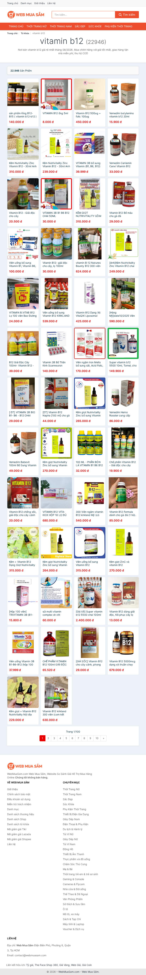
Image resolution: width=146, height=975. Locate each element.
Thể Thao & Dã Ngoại (75, 894)
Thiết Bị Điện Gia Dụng (76, 814)
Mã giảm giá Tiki (16, 829)
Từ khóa (25, 33)
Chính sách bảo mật (18, 794)
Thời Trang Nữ (37, 26)
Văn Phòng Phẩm (73, 899)
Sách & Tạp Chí (72, 919)
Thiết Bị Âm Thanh (73, 854)
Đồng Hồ (68, 849)
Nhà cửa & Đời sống (74, 889)
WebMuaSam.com (68, 971)
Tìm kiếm (128, 14)
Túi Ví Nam (69, 844)
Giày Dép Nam (71, 819)
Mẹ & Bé (67, 869)
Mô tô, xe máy (71, 914)
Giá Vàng (64, 964)
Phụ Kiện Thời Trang (118, 26)
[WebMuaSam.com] (26, 14)
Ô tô (65, 909)
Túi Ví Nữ (68, 834)
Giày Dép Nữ (70, 839)
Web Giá (76, 964)
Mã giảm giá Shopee (19, 839)
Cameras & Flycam (74, 884)
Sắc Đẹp (80, 26)
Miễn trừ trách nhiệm (19, 804)
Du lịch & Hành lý (72, 829)
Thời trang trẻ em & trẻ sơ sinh (80, 874)
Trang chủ (12, 3)
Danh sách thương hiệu (20, 814)
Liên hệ (51, 3)
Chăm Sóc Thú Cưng (75, 864)
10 (97, 738)
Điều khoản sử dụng (18, 799)
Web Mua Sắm (90, 971)
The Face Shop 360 (46, 964)
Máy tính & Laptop (73, 924)
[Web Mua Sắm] (25, 766)
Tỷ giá (29, 964)
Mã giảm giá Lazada (19, 834)
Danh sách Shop (16, 819)
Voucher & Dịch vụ (73, 929)
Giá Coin (87, 964)
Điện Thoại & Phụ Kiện (75, 824)
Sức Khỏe (94, 26)
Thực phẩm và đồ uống (76, 859)
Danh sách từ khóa (18, 824)
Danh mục (26, 3)
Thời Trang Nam (61, 26)
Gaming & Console (73, 879)
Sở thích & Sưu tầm (74, 904)
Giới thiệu (39, 3)
